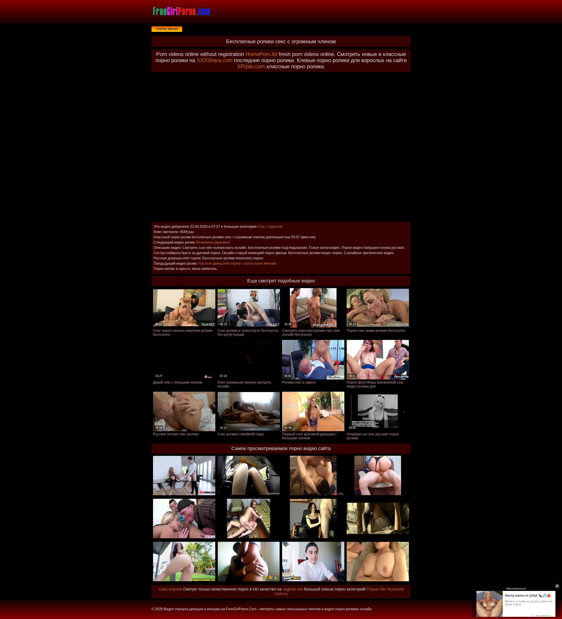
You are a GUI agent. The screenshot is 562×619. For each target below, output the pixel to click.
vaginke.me (293, 589)
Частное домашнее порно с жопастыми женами (237, 263)
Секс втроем (170, 589)
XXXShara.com (214, 60)
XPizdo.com (251, 66)
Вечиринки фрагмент (213, 242)
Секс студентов (270, 226)
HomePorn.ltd (261, 54)
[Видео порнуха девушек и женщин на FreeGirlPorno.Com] (181, 11)
